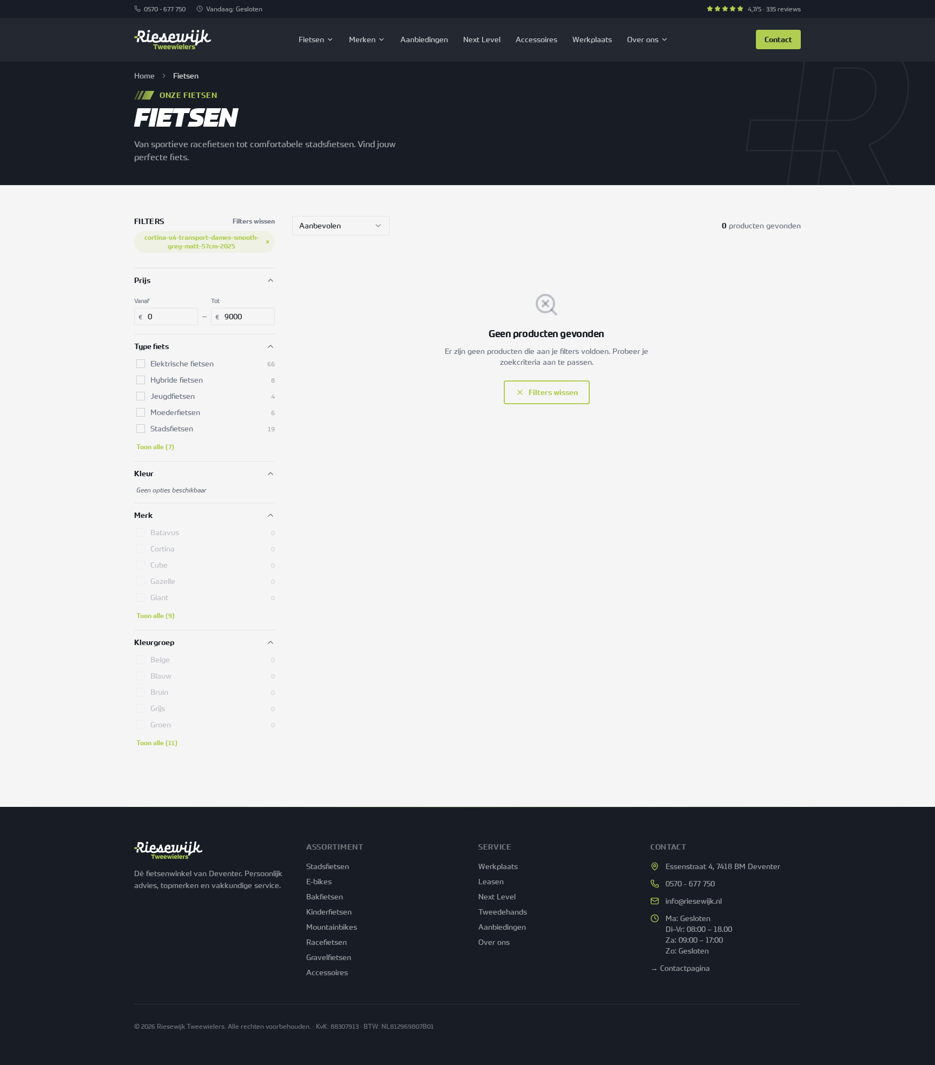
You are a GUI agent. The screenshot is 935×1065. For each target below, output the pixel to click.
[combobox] (341, 225)
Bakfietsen (324, 896)
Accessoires (536, 39)
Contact (778, 39)
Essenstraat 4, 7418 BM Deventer (723, 866)
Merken (362, 39)
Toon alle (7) (155, 447)
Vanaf (141, 301)
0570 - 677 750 (165, 8)
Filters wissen (254, 221)
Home (144, 75)
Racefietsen (326, 942)
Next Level (482, 39)
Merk (143, 515)
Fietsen (311, 39)
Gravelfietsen (328, 957)
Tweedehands (502, 911)
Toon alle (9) (155, 616)
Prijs (142, 280)
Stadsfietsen (327, 866)
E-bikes (319, 881)
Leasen (491, 881)
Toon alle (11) (156, 743)
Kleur (144, 473)
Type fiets (151, 346)
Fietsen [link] (186, 75)
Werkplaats (592, 39)
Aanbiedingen (424, 39)
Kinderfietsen (329, 911)
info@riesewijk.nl (694, 901)
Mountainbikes (331, 927)
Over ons (643, 39)
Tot (215, 301)
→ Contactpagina (680, 968)
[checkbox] (140, 363)
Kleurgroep (154, 642)
